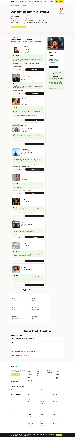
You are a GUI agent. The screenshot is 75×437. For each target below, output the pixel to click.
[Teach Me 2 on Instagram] (17, 379)
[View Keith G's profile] (16, 224)
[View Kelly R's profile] (16, 101)
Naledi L (23, 267)
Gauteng (19, 5)
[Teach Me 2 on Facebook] (12, 379)
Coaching (29, 1)
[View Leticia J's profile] (16, 177)
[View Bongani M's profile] (16, 49)
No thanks (65, 434)
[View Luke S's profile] (16, 78)
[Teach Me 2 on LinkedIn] (15, 379)
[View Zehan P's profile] (16, 201)
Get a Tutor (58, 1)
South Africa (13, 5)
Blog (41, 1)
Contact (44, 1)
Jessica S (23, 125)
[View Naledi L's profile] (16, 269)
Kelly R (22, 98)
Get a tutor (52, 66)
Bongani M (23, 46)
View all (14, 320)
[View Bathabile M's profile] (16, 152)
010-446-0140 (15, 381)
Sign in (51, 1)
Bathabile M (24, 149)
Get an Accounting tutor (18, 27)
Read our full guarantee (53, 88)
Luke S (22, 74)
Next (30, 289)
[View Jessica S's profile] (16, 128)
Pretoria (23, 5)
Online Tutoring (35, 1)
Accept (59, 434)
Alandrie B (23, 244)
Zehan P (23, 199)
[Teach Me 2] (14, 1)
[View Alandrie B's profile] (16, 245)
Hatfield (27, 5)
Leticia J (23, 176)
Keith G (23, 222)
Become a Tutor (23, 1)
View (19, 69)
